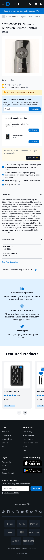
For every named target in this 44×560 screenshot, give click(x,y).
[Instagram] (17, 511)
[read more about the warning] (35, 270)
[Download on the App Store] (32, 463)
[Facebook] (8, 511)
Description (7, 194)
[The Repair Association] (40, 511)
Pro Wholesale (28, 435)
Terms (4, 469)
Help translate (20, 504)
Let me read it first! (11, 493)
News (25, 450)
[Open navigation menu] (2, 4)
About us (5, 432)
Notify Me (35, 109)
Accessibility (6, 462)
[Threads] (35, 511)
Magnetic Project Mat (20, 124)
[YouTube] (22, 511)
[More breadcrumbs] (3, 16)
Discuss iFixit (7, 439)
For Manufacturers (30, 443)
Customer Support (9, 435)
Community (27, 432)
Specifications (8, 239)
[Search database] (30, 4)
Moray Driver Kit (18, 135)
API (3, 446)
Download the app (31, 457)
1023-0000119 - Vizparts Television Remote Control (24, 17)
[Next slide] (25, 413)
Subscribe (36, 488)
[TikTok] (3, 511)
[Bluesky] (31, 512)
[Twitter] (12, 511)
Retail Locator (28, 439)
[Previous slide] (19, 413)
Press (25, 446)
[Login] (41, 4)
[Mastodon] (26, 511)
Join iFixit (33, 158)
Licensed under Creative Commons (22, 548)
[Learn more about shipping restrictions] (20, 85)
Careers (5, 443)
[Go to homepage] (13, 4)
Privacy (4, 465)
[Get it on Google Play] (32, 470)
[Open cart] (35, 4)
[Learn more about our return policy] (19, 184)
